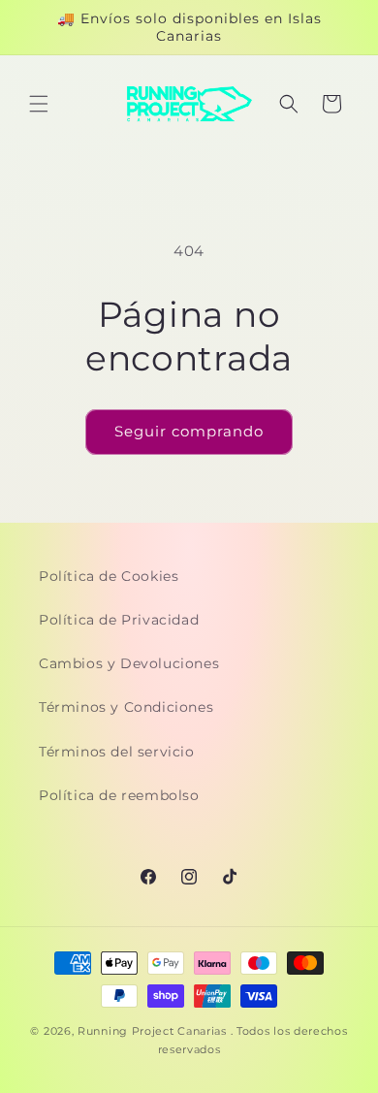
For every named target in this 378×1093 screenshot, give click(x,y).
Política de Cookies (108, 576)
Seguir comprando (189, 431)
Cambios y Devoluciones (129, 663)
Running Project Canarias (152, 1031)
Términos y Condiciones (126, 707)
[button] (38, 103)
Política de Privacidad (119, 619)
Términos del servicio (117, 751)
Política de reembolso (119, 795)
